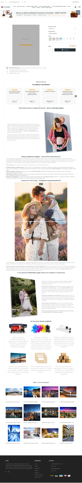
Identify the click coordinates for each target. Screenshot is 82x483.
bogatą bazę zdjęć (49, 176)
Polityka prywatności (39, 474)
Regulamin (37, 472)
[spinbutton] (50, 49)
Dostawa (36, 470)
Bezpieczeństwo (38, 477)
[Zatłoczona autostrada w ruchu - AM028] (14, 433)
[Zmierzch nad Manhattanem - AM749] (32, 412)
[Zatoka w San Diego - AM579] (50, 412)
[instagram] (25, 1)
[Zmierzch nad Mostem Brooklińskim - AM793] (68, 392)
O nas (36, 464)
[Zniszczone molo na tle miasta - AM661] (14, 392)
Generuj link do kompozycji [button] (13, 68)
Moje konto (37, 468)
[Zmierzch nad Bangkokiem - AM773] (68, 412)
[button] (6, 96)
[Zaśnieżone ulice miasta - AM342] (32, 433)
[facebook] (22, 1)
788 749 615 (5, 2)
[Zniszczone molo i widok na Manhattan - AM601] (14, 412)
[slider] (41, 221)
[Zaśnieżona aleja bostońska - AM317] (50, 433)
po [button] (41, 259)
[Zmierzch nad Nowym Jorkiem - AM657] (50, 392)
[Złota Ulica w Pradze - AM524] (68, 433)
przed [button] (41, 184)
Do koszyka (65, 50)
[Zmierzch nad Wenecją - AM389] (32, 392)
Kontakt (36, 466)
